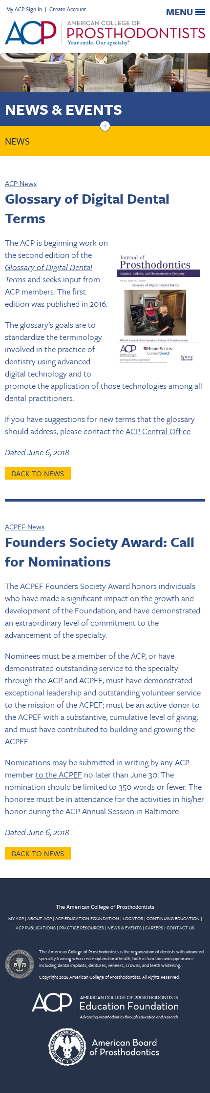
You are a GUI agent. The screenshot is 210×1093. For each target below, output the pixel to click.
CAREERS (154, 927)
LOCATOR (133, 918)
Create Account (67, 9)
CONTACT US (180, 927)
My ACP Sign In (24, 9)
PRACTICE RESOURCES (81, 927)
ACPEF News (24, 526)
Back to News (38, 473)
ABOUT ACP (39, 918)
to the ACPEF (59, 774)
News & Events (63, 109)
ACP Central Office (158, 431)
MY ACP (16, 918)
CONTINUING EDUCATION (173, 918)
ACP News (21, 183)
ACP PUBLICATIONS (36, 927)
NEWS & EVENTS (124, 927)
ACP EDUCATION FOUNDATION (87, 918)
